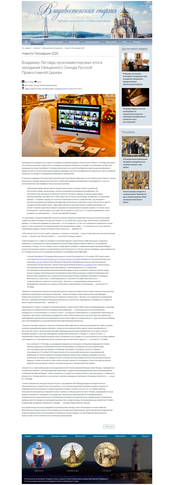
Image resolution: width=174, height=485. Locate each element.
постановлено (87, 265)
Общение (137, 41)
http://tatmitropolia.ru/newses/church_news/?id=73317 (60, 89)
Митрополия (74, 41)
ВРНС (125, 41)
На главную (26, 48)
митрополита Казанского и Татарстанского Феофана (59, 259)
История (106, 470)
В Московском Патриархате (52, 48)
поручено (39, 262)
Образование (111, 41)
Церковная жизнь (92, 41)
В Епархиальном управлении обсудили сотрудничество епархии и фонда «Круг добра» (135, 163)
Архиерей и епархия (55, 41)
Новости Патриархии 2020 (74, 48)
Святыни (38, 470)
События (37, 41)
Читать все (109, 427)
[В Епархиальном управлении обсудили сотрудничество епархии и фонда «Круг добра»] (135, 156)
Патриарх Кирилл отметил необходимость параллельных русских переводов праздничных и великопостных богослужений (134, 115)
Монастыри (73, 470)
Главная (28, 436)
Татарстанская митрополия (45, 85)
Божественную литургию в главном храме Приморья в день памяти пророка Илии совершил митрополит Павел (135, 196)
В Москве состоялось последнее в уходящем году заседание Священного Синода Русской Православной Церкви (135, 79)
